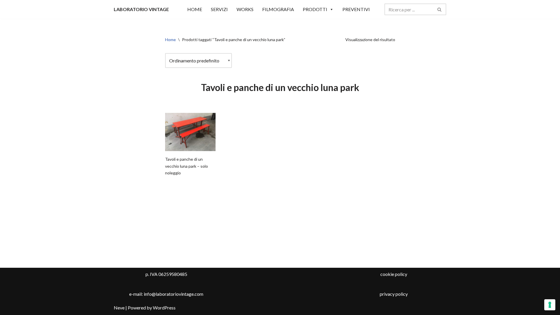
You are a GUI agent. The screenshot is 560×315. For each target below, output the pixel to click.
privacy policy (394, 294)
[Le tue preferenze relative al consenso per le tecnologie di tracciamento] (549, 304)
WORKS (245, 9)
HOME (194, 9)
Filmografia (278, 9)
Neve (119, 307)
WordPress (164, 307)
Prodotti (315, 9)
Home (170, 39)
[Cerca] (439, 9)
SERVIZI (219, 9)
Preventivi (356, 9)
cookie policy (393, 274)
